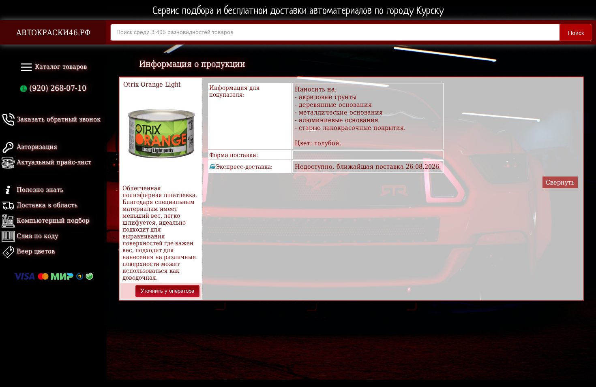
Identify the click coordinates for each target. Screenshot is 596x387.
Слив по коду (36, 236)
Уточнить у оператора (167, 291)
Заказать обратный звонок (58, 119)
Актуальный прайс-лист (53, 162)
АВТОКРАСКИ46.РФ (53, 32)
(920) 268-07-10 (56, 88)
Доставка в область (46, 205)
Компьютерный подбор (52, 220)
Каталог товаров (60, 66)
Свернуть (560, 182)
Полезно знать (39, 190)
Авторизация (36, 147)
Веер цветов (35, 251)
